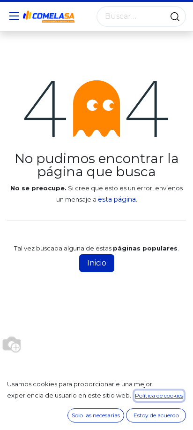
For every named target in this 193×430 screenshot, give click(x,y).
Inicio (96, 262)
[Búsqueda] (175, 16)
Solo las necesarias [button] (96, 415)
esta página (117, 199)
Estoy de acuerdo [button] (156, 415)
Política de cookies (159, 395)
